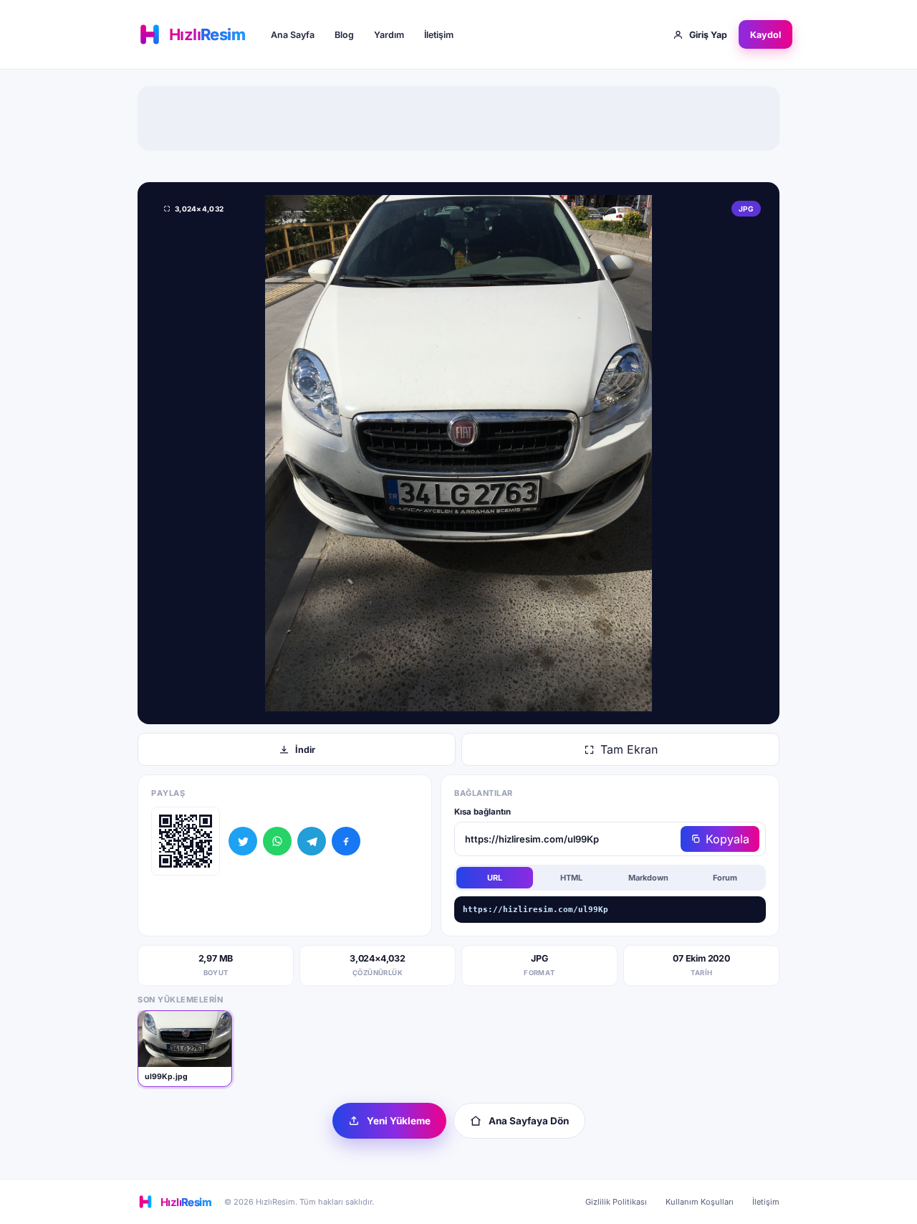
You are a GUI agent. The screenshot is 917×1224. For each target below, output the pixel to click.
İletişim (438, 34)
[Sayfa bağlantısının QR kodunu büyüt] (185, 841)
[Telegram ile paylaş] (311, 841)
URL (494, 878)
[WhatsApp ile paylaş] (277, 841)
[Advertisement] (458, 118)
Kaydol (765, 34)
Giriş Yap (708, 34)
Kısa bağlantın (482, 812)
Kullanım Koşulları (700, 1202)
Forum (725, 878)
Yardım (389, 34)
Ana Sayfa (293, 34)
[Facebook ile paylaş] (346, 841)
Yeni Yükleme (399, 1120)
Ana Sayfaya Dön (529, 1120)
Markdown (648, 878)
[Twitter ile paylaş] (243, 841)
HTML (571, 878)
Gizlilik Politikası (616, 1202)
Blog (344, 34)
